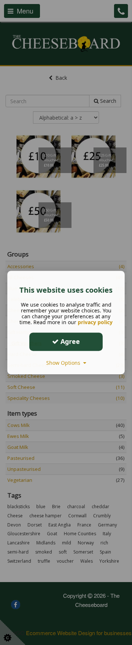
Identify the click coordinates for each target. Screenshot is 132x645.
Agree (69, 341)
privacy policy (95, 322)
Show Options (64, 362)
